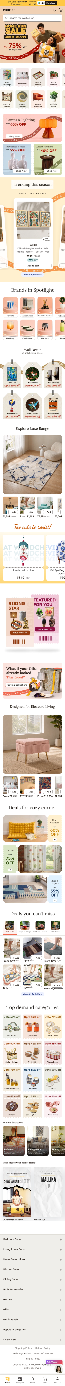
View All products (33, 274)
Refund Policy (42, 1348)
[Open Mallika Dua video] (48, 1192)
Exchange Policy (21, 1353)
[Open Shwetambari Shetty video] (17, 1192)
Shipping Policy (23, 1348)
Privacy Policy (32, 1358)
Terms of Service (43, 1353)
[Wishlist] (54, 10)
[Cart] (60, 10)
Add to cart (33, 265)
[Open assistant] (58, 1369)
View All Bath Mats (32, 994)
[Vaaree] (9, 10)
